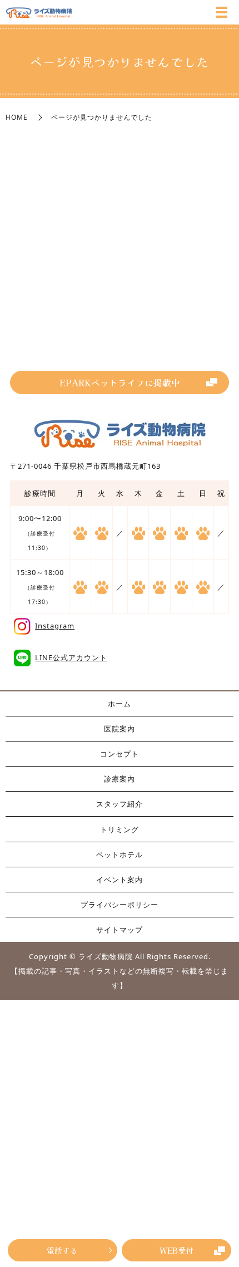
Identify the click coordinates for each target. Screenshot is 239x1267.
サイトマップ (119, 930)
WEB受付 (176, 1250)
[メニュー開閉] (221, 12)
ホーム (119, 704)
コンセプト (119, 754)
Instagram (54, 626)
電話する (62, 1250)
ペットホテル (119, 854)
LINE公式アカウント (71, 657)
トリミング (119, 829)
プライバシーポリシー (119, 905)
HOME (17, 117)
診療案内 (119, 779)
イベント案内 (119, 880)
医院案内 (119, 729)
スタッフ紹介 (119, 804)
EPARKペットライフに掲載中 (119, 382)
